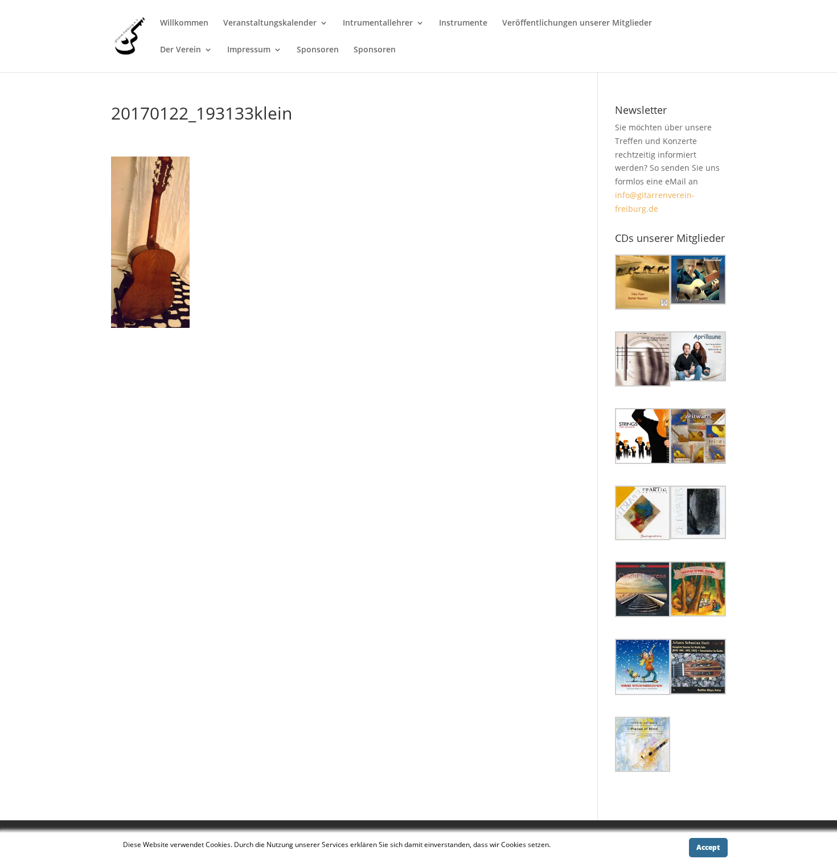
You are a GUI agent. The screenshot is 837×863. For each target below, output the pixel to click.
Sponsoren (318, 50)
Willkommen (184, 23)
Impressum (248, 50)
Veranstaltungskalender (270, 23)
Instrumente (463, 23)
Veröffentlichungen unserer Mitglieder (577, 23)
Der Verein (180, 50)
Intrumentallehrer (378, 23)
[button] (643, 284)
